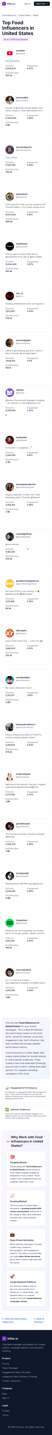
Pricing (5, 1363)
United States (25, 15)
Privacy (6, 1410)
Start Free (40, 4)
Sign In (5, 1398)
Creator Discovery (11, 1380)
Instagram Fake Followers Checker (20, 1376)
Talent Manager (10, 1368)
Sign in (27, 4)
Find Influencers (9, 15)
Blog (4, 1393)
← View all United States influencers (14, 1320)
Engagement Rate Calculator (16, 1372)
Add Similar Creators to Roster (26, 83)
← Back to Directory (39, 1320)
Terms (5, 1415)
